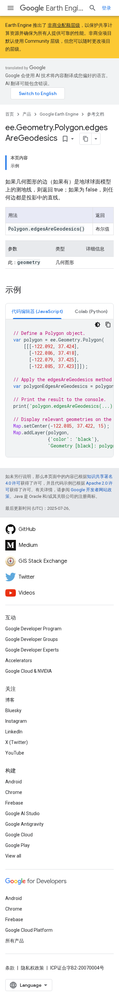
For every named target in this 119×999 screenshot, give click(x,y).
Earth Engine (64, 8)
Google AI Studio (22, 813)
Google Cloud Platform (29, 930)
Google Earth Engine (59, 114)
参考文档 (95, 114)
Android (13, 781)
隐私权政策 (32, 968)
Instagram (16, 721)
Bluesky (13, 710)
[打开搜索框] (93, 8)
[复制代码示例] (108, 324)
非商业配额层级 (64, 25)
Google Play (17, 845)
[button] (37, 311)
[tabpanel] (59, 388)
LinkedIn (13, 731)
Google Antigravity (24, 824)
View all (13, 856)
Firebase (14, 803)
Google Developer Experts (32, 650)
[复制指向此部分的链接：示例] (27, 290)
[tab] (37, 311)
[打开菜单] (10, 8)
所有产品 (14, 940)
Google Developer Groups (31, 639)
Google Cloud (19, 834)
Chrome (13, 792)
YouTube (14, 753)
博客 (10, 700)
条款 (10, 968)
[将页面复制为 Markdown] (86, 138)
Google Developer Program (33, 628)
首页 (9, 114)
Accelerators (18, 660)
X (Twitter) (16, 742)
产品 (26, 114)
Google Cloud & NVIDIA (28, 671)
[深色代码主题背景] (97, 324)
